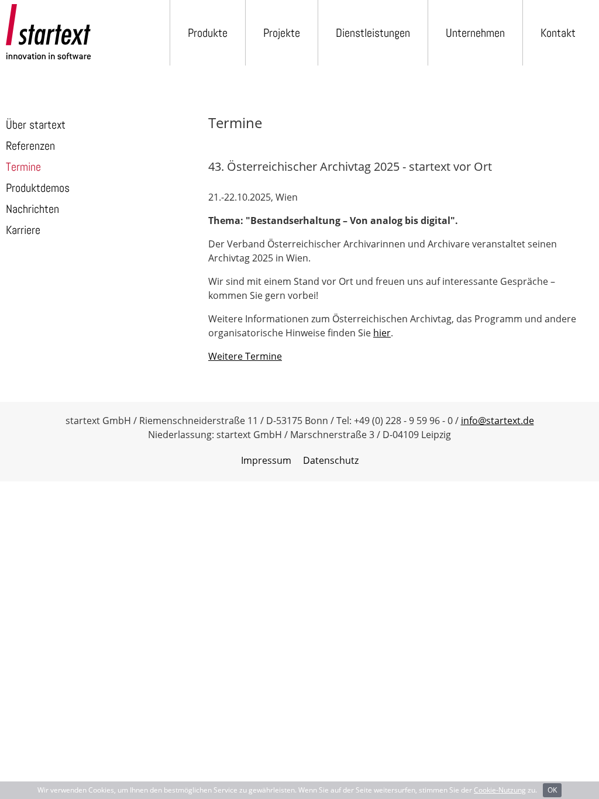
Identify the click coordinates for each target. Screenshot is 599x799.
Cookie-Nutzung (500, 790)
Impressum (266, 460)
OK (552, 790)
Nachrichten (32, 208)
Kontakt (558, 32)
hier (382, 332)
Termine (23, 166)
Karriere (23, 229)
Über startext (36, 124)
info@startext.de (497, 420)
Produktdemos (38, 187)
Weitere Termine (245, 356)
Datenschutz (331, 460)
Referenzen (30, 145)
